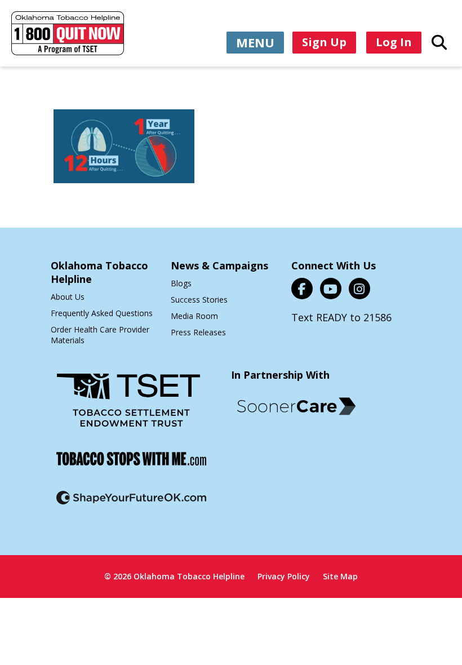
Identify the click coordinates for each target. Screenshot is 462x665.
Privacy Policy (283, 576)
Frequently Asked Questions (102, 313)
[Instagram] (359, 288)
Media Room (194, 316)
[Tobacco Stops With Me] (131, 466)
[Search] (439, 41)
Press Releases (198, 332)
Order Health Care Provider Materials (100, 334)
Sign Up (324, 42)
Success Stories (199, 299)
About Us (68, 296)
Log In (394, 42)
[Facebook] (302, 288)
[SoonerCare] (296, 406)
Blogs (181, 283)
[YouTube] (330, 288)
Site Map (340, 576)
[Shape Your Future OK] (131, 504)
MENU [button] (255, 42)
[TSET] (128, 407)
